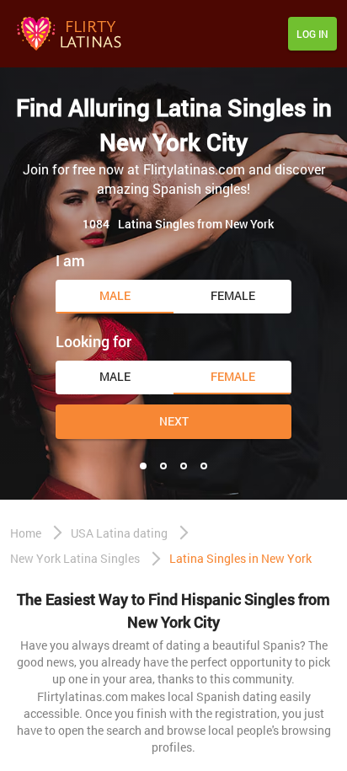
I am (70, 260)
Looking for (93, 341)
